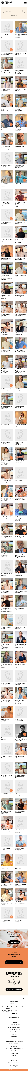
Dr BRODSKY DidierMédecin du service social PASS (20, 166)
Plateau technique (14, 1044)
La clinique (14, 1022)
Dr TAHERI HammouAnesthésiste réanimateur (6, 812)
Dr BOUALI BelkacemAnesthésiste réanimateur (20, 129)
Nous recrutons (15, 942)
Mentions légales (14, 1058)
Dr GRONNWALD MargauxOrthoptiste (19, 443)
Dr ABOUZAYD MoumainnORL (4, 36)
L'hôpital (14, 1020)
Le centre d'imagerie (14, 1029)
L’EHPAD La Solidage (14, 1027)
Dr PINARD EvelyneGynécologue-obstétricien (19, 702)
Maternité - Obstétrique (14, 1039)
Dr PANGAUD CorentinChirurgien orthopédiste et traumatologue (21, 646)
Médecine (14, 1034)
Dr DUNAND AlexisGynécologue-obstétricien (5, 351)
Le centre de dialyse (14, 1025)
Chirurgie (14, 1036)
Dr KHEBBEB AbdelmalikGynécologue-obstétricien (7, 499)
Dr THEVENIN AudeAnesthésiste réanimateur (19, 831)
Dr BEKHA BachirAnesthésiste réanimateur (5, 91)
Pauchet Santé (14, 1032)
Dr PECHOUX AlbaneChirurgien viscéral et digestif (6, 666)
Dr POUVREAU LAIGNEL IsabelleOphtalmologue (19, 720)
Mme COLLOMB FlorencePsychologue (19, 241)
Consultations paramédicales (14, 1048)
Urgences (14, 1046)
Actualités (14, 1060)
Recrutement (14, 1053)
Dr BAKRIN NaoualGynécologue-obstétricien (19, 72)
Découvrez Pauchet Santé (14, 989)
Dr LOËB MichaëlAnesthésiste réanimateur (5, 555)
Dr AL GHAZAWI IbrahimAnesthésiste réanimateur (21, 36)
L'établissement (14, 1017)
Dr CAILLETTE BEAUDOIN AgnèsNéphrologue (5, 204)
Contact (14, 1055)
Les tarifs (14, 1051)
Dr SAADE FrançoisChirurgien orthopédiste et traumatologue (21, 739)
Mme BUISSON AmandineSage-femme (5, 185)
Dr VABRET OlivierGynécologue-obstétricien (19, 850)
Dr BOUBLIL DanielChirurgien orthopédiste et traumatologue (7, 148)
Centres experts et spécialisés (14, 1041)
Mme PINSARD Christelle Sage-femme (5, 720)
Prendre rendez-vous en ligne (14, 962)
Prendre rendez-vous (14, 1063)
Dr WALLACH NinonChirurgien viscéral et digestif (6, 903)
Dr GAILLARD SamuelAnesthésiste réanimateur (6, 407)
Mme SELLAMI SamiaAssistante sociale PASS (20, 776)
